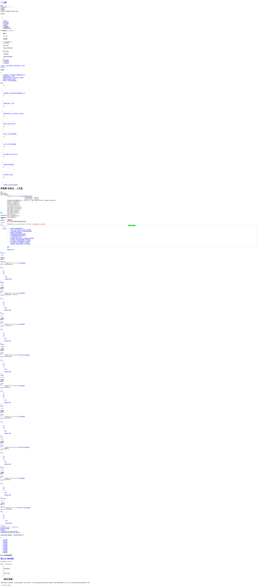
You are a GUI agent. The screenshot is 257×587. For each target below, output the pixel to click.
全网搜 (2, 8)
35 (3, 377)
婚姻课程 (5, 552)
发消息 (4, 228)
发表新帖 (7, 528)
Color (3, 531)
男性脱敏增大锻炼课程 (16, 234)
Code (13, 531)
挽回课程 (5, 551)
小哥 (2, 213)
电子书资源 (27, 243)
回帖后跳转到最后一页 (18, 535)
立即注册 (17, 532)
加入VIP (4, 558)
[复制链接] (5, 194)
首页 (5, 21)
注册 (17, 11)
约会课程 (5, 544)
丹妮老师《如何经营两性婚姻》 (18, 239)
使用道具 (9, 249)
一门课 (2, 65)
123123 (2, 406)
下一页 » (3, 525)
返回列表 (3, 528)
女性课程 (5, 546)
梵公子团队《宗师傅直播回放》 (18, 241)
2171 (2, 215)
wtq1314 (2, 467)
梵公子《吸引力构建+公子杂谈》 (18, 229)
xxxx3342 (3, 253)
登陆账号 (8, 11)
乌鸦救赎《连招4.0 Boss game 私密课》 (20, 238)
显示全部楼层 (24, 196)
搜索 (2, 5)
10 (5, 527)
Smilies (16, 531)
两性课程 (5, 25)
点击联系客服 (8, 28)
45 (2, 346)
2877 (6, 215)
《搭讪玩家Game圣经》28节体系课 (19, 231)
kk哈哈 (2, 282)
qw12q (2, 313)
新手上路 (3, 261)
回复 (25, 221)
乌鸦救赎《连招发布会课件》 (17, 243)
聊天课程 (5, 545)
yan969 (2, 375)
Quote (10, 531)
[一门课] (3, 2)
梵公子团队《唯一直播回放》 (17, 242)
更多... (2, 83)
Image (5, 531)
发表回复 (9, 535)
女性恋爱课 (6, 23)
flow (1, 436)
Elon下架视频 (14, 236)
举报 (13, 249)
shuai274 (2, 344)
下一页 (16, 527)
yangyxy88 (3, 498)
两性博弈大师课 (14, 228)
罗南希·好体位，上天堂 (19, 65)
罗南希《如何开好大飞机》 (9, 79)
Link (8, 531)
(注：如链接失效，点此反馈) (38, 224)
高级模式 (3, 529)
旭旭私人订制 (14, 232)
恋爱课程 (5, 549)
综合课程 (28, 229)
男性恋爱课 (6, 22)
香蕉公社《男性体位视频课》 (10, 80)
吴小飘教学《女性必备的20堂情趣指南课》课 (14, 74)
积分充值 (10, 558)
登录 (14, 532)
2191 (4, 215)
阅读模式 (30, 196)
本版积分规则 (4, 535)
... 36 (7, 527)
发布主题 (3, 67)
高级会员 (3, 220)
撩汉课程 (5, 548)
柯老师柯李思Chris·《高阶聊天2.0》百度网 (13, 77)
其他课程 (31, 238)
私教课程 (19, 232)
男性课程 (5, 539)
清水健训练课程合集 (15, 235)
